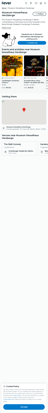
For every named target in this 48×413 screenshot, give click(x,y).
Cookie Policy (16, 395)
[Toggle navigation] (45, 3)
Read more (6, 28)
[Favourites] (36, 3)
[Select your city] (30, 3)
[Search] (26, 3)
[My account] (41, 3)
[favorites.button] (19, 57)
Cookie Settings (8, 399)
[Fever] (6, 3)
